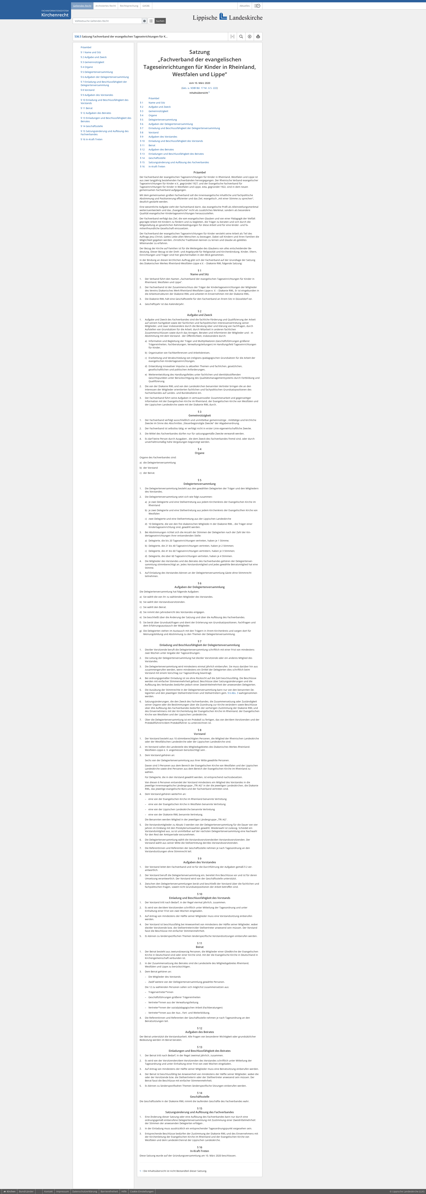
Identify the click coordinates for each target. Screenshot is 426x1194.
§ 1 (141, 102)
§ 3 (141, 111)
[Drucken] (258, 36)
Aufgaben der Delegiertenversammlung (171, 124)
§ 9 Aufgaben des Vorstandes (97, 95)
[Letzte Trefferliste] (151, 21)
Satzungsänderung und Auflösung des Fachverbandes (179, 162)
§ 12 (142, 149)
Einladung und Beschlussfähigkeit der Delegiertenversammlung (184, 128)
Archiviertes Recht (106, 5)
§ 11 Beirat (87, 108)
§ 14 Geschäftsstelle (92, 126)
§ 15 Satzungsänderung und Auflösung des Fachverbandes (105, 133)
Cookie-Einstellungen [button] (142, 1191)
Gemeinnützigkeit (158, 111)
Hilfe (124, 1191)
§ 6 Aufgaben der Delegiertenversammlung (105, 77)
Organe (153, 115)
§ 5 (141, 119)
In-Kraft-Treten (157, 166)
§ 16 (142, 166)
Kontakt (48, 1191)
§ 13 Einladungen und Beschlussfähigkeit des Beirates (106, 119)
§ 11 (142, 145)
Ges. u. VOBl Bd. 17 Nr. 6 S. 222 (199, 88)
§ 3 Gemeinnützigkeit (92, 62)
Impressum (62, 1191)
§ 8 (141, 132)
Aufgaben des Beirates (161, 149)
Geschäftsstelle (157, 158)
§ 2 (141, 106)
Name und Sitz (157, 102)
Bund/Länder (26, 1191)
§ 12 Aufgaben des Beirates (96, 113)
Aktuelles (245, 5)
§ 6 (141, 124)
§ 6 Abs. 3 (233, 693)
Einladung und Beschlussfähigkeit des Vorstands (176, 141)
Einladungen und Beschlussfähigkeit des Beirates (176, 153)
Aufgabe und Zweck (160, 106)
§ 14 (142, 158)
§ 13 (142, 153)
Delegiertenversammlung (163, 119)
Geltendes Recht (82, 5)
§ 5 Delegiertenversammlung (97, 72)
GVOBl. (146, 5)
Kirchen (11, 1191)
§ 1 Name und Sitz (91, 52)
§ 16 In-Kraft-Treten (92, 139)
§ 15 (142, 162)
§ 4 (141, 115)
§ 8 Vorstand (88, 90)
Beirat (152, 145)
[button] (257, 5)
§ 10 (142, 141)
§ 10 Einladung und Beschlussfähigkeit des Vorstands (104, 101)
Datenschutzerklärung (84, 1191)
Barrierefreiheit (109, 1191)
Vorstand (154, 132)
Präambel (86, 47)
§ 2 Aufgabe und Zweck (93, 57)
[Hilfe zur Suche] (144, 21)
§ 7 (141, 128)
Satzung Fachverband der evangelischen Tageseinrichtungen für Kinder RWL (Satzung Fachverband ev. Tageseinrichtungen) (156, 36)
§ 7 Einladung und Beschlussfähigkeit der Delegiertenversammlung (104, 83)
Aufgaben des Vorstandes (163, 136)
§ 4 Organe (87, 67)
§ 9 (141, 136)
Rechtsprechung (129, 5)
